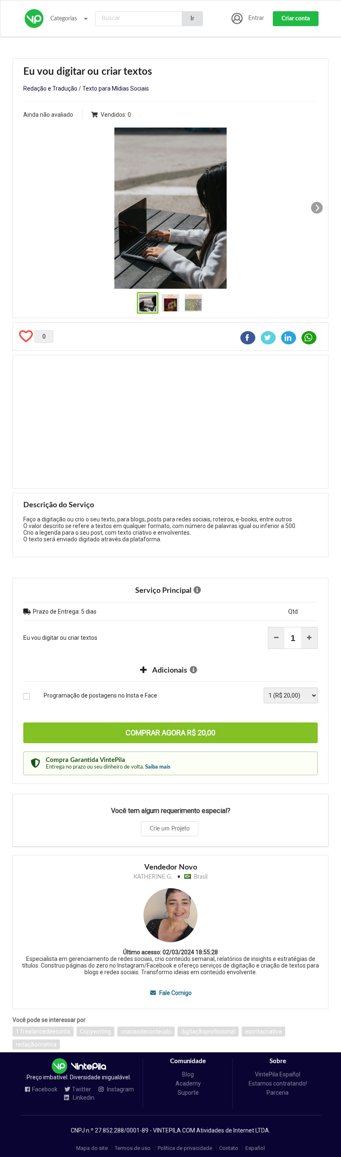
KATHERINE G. (152, 877)
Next (317, 208)
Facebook (44, 1089)
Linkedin (83, 1098)
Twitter (81, 1089)
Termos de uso (133, 1148)
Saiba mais (157, 766)
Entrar (256, 18)
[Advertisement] (170, 422)
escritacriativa (263, 1031)
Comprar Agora (170, 732)
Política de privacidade (185, 1148)
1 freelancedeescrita (43, 1031)
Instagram (120, 1089)
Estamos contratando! (278, 1083)
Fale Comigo (174, 993)
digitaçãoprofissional (208, 1031)
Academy (188, 1083)
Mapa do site (92, 1148)
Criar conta (296, 19)
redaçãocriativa (36, 1044)
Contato (228, 1148)
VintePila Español (277, 1074)
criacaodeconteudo (146, 1031)
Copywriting (95, 1031)
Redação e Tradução (50, 88)
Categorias (63, 19)
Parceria (278, 1092)
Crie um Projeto (170, 829)
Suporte (188, 1092)
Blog (188, 1074)
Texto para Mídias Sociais (115, 88)
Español (255, 1148)
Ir (192, 19)
